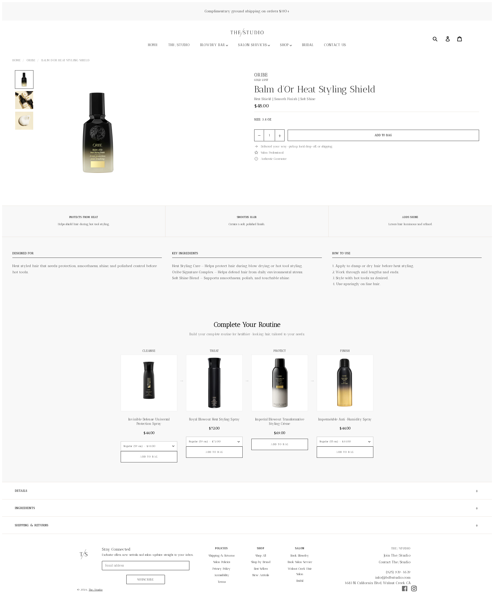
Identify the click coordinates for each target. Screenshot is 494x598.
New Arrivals (260, 575)
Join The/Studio (397, 555)
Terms (222, 582)
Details (247, 491)
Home (16, 60)
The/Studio (96, 589)
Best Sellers (261, 568)
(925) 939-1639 (398, 572)
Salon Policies (221, 562)
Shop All (260, 555)
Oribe (31, 60)
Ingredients (247, 508)
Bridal (299, 581)
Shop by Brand (260, 562)
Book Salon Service (300, 562)
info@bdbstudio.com (393, 577)
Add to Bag (383, 135)
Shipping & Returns (247, 525)
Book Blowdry (299, 555)
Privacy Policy (222, 568)
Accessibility (221, 575)
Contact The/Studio (395, 562)
